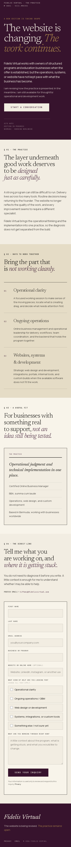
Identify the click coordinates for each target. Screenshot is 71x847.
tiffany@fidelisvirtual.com (34, 592)
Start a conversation (27, 107)
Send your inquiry (28, 772)
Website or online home (25, 665)
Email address (15, 636)
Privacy (18, 784)
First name (13, 607)
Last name (13, 621)
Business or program (18, 651)
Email (17, 841)
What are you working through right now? (29, 734)
